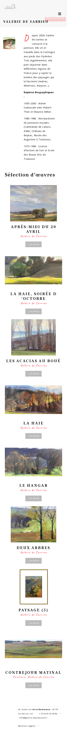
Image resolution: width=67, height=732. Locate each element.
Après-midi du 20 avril (33, 229)
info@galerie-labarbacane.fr (33, 717)
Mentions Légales (26, 726)
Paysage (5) (33, 610)
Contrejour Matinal (33, 672)
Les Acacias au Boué (33, 360)
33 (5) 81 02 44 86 (49, 713)
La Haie (33, 423)
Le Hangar (33, 485)
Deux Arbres (33, 547)
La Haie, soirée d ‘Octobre (33, 296)
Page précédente (55, 18)
